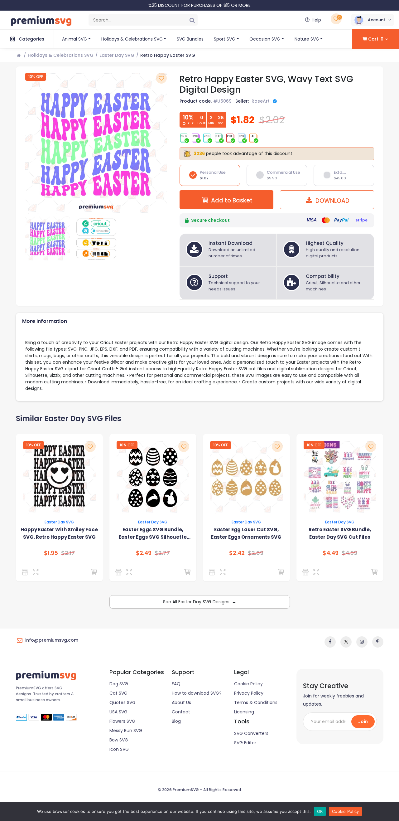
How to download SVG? (197, 693)
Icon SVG (119, 749)
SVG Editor (245, 743)
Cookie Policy (248, 684)
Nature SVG (307, 39)
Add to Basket (231, 200)
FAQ (176, 684)
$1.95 (51, 553)
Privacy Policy (248, 693)
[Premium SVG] (306, 572)
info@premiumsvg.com (51, 640)
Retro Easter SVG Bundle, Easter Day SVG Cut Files (340, 533)
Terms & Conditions (255, 702)
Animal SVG (74, 39)
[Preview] (36, 572)
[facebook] (330, 642)
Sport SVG (224, 39)
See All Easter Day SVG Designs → (199, 602)
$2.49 (143, 553)
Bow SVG (118, 740)
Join (363, 721)
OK (320, 811)
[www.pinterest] (377, 642)
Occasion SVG (264, 39)
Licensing (244, 712)
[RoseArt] (119, 572)
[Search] (192, 20)
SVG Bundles (190, 39)
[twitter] (346, 642)
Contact (181, 712)
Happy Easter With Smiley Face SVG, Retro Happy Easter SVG (59, 533)
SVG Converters (251, 733)
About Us (181, 702)
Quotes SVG (122, 702)
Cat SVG (118, 693)
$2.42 (237, 553)
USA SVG (118, 712)
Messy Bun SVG (125, 730)
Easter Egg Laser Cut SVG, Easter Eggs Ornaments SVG (246, 533)
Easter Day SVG (116, 55)
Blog (176, 721)
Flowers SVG (122, 721)
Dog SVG (118, 684)
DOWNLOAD (331, 201)
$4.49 (331, 553)
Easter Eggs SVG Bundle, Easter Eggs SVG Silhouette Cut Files (153, 533)
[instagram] (362, 642)
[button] (372, 20)
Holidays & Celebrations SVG (132, 39)
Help (316, 20)
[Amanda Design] (26, 572)
